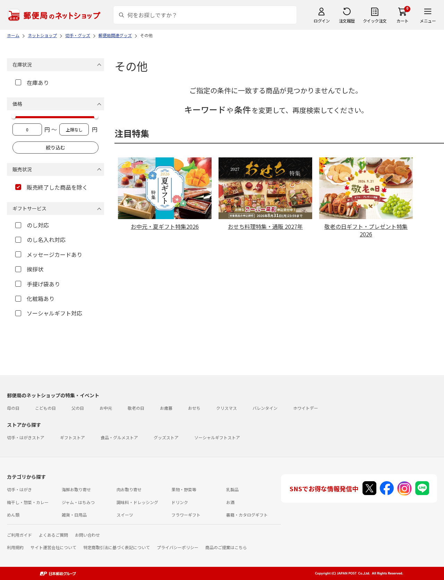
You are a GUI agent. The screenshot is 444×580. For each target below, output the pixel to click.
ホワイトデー (305, 408)
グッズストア (166, 437)
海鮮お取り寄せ (76, 489)
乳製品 (232, 489)
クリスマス (226, 408)
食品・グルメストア (119, 437)
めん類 (13, 515)
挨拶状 (35, 269)
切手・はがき (19, 489)
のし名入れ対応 (46, 239)
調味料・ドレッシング (137, 502)
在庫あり (38, 82)
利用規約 (15, 547)
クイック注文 (375, 21)
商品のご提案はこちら (226, 547)
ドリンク (179, 502)
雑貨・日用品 (74, 515)
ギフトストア (72, 437)
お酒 (230, 502)
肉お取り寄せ (129, 489)
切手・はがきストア (25, 437)
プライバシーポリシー (177, 547)
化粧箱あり (40, 298)
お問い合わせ (87, 535)
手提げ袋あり (43, 284)
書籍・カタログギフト (247, 515)
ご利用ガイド (19, 535)
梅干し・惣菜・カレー (28, 502)
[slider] (13, 116)
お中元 (106, 408)
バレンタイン (265, 408)
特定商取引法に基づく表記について (116, 547)
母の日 (13, 408)
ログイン (322, 21)
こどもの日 (45, 408)
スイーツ (125, 515)
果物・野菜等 (183, 489)
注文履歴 (347, 21)
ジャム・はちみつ (78, 502)
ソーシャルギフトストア (217, 437)
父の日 (77, 408)
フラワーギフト (185, 515)
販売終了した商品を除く (57, 187)
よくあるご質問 (53, 535)
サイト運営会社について (53, 547)
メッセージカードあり (54, 254)
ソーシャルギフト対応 (54, 313)
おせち (194, 408)
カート (402, 21)
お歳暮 (166, 408)
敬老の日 (136, 408)
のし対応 (38, 225)
